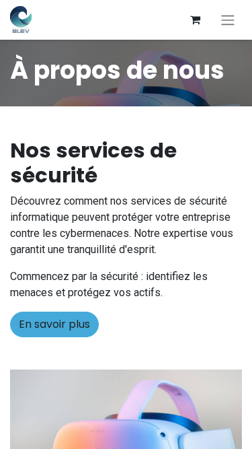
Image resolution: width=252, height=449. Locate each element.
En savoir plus (54, 324)
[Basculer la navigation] (228, 19)
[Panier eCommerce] (194, 19)
